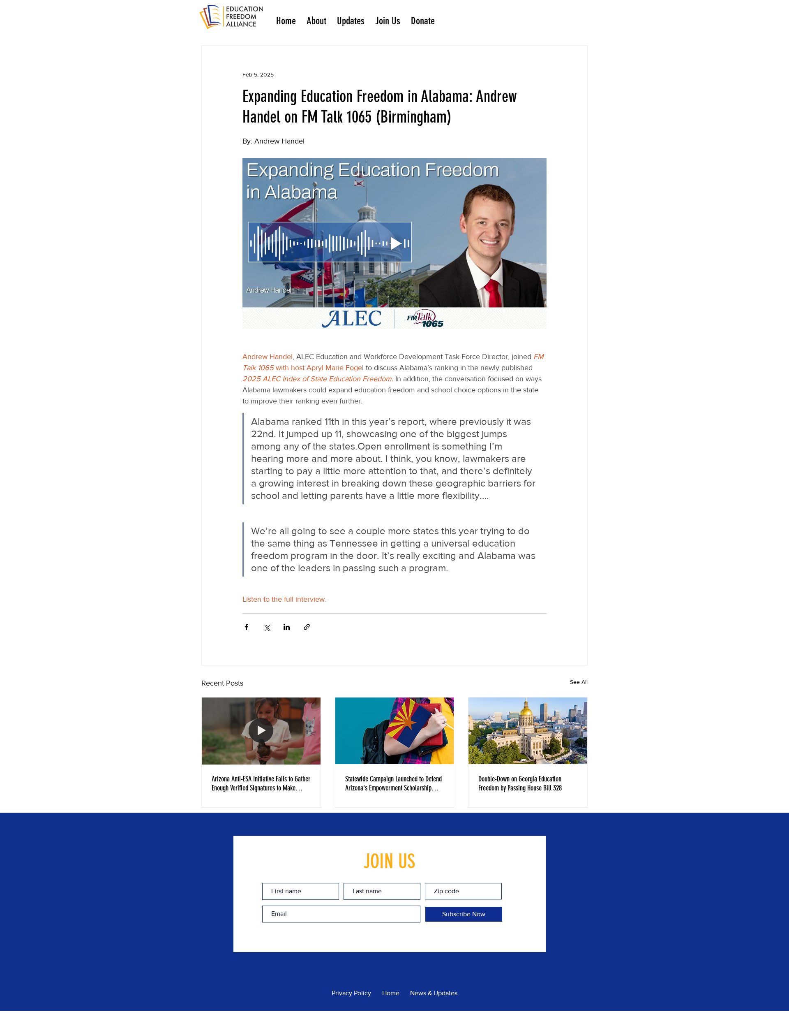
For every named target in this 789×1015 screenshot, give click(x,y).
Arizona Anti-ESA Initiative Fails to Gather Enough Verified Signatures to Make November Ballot (261, 783)
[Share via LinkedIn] (287, 627)
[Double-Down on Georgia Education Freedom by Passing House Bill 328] (527, 731)
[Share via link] (307, 627)
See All (579, 682)
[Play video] (394, 243)
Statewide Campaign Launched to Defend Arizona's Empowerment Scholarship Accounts (393, 783)
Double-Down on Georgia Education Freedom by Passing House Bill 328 (520, 783)
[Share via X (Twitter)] (266, 627)
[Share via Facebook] (246, 627)
